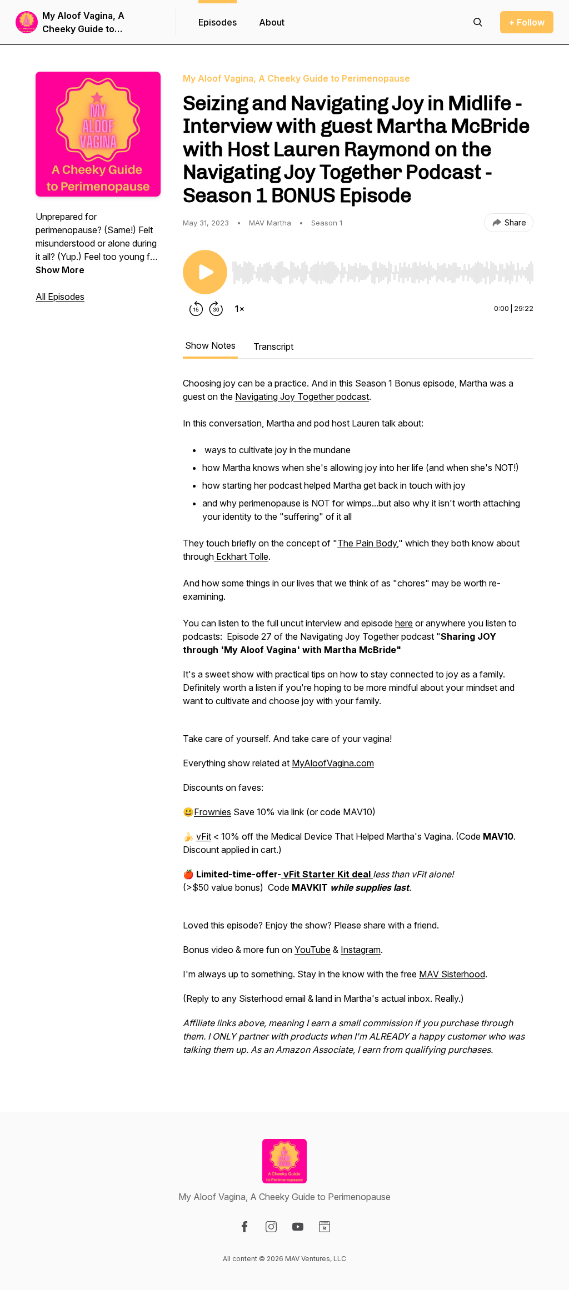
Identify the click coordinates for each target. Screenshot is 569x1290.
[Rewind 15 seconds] (196, 309)
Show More (60, 269)
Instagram (361, 949)
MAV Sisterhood (452, 974)
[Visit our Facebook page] (244, 1226)
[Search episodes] (477, 22)
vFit (203, 836)
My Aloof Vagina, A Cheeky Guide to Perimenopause (83, 23)
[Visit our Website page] (324, 1226)
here (404, 623)
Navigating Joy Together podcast (302, 396)
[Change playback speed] (239, 309)
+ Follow (527, 22)
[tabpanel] (358, 722)
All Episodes (60, 296)
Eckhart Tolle (241, 556)
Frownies (212, 811)
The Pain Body (367, 543)
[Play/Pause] (205, 272)
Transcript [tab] (273, 346)
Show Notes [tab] (210, 345)
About (271, 22)
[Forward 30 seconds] (216, 309)
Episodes (217, 22)
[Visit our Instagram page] (271, 1226)
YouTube (313, 949)
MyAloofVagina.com (333, 763)
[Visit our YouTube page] (297, 1226)
